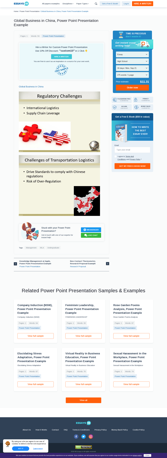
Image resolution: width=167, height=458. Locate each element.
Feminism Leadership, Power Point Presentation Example (82, 309)
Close (147, 455)
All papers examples (51, 4)
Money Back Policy (119, 430)
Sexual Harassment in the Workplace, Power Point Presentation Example (129, 357)
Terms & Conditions (81, 430)
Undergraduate (53, 248)
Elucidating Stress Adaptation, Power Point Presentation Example (33, 357)
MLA (42, 248)
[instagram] (91, 436)
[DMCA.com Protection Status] (83, 447)
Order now (132, 87)
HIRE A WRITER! (142, 3)
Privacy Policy (101, 430)
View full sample (36, 336)
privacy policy (137, 455)
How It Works (41, 430)
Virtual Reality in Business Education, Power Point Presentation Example (82, 357)
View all (83, 400)
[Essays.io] (83, 423)
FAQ (65, 430)
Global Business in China (31, 86)
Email (117, 145)
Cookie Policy (139, 430)
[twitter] (83, 436)
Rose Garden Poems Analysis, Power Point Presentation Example (127, 309)
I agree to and (129, 157)
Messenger (93, 230)
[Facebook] (76, 436)
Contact (55, 430)
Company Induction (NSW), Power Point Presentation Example (34, 309)
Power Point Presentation (53, 36)
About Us (27, 430)
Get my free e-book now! (132, 166)
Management (31, 248)
